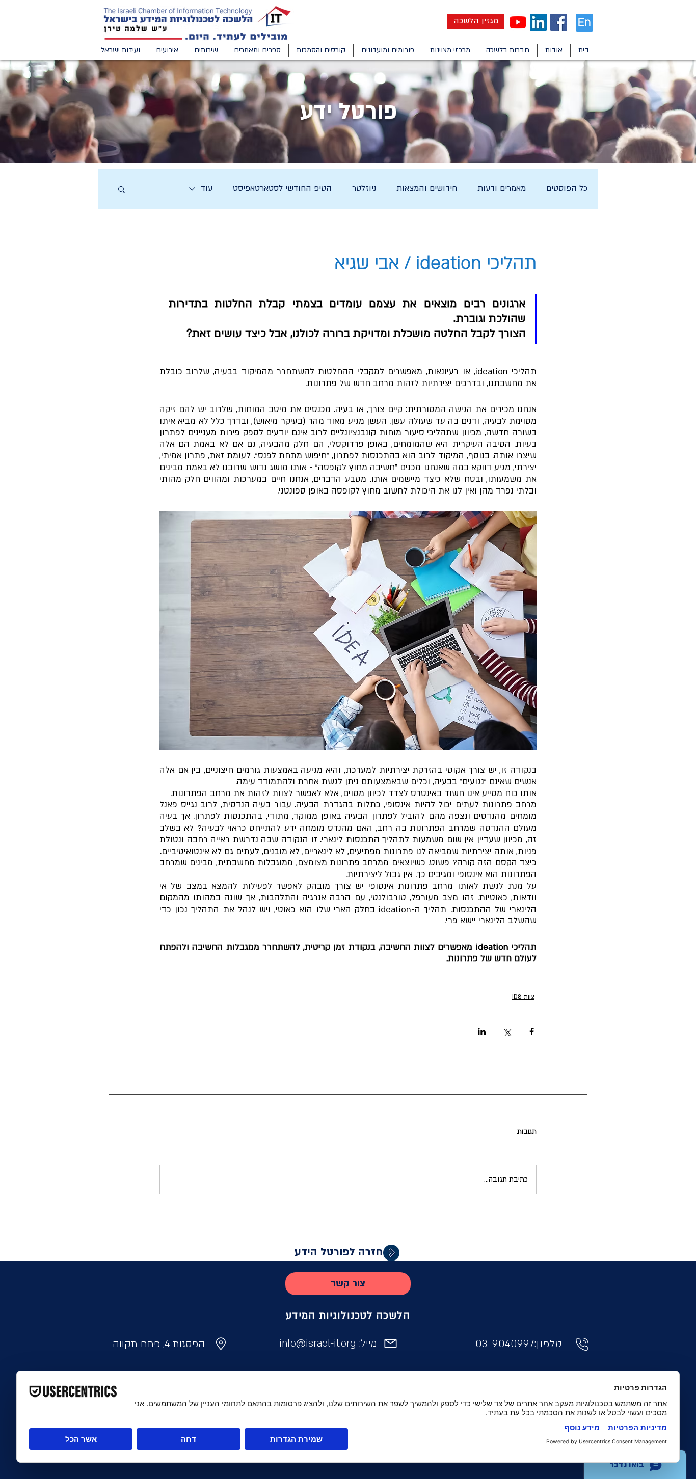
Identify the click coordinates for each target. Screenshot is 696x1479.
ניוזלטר (364, 188)
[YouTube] (518, 22)
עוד (206, 188)
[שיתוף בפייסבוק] (532, 1031)
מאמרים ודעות (501, 188)
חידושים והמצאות (426, 188)
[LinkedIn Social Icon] (538, 22)
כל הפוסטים (566, 188)
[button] (553, 50)
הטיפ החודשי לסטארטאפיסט (282, 188)
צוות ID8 (523, 997)
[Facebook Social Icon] (558, 22)
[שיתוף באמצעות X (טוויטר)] (507, 1031)
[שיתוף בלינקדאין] (482, 1031)
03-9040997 (504, 1344)
